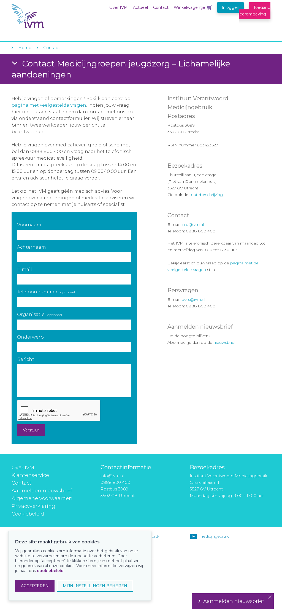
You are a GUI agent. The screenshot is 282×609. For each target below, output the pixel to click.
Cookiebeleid (28, 514)
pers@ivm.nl (193, 299)
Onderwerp (30, 337)
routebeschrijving (206, 194)
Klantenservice (30, 475)
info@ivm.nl (192, 224)
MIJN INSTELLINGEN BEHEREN (95, 585)
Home (24, 47)
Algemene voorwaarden (42, 498)
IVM (45, 16)
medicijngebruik (214, 536)
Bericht (25, 359)
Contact (161, 7)
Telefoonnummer (46, 291)
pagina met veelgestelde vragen (49, 105)
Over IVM (118, 7)
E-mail (24, 269)
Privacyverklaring (33, 506)
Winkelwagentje (189, 7)
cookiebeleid (50, 570)
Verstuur (31, 430)
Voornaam (29, 224)
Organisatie (39, 314)
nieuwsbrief (224, 342)
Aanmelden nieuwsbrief (42, 491)
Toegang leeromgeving (254, 11)
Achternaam (31, 247)
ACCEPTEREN (35, 585)
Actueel (140, 7)
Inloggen (230, 7)
